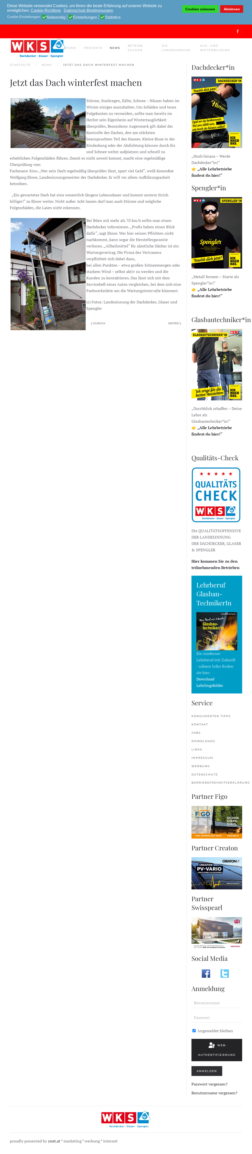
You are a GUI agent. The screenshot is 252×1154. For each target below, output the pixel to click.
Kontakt (199, 724)
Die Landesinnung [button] (176, 48)
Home (71, 48)
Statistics (113, 17)
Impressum (202, 758)
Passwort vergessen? (209, 1084)
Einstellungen (85, 17)
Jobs (196, 732)
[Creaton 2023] (216, 873)
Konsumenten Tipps (211, 716)
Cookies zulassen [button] (200, 9)
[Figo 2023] (216, 821)
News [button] (115, 48)
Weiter (173, 323)
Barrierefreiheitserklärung (216, 782)
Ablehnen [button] (232, 9)
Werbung (200, 766)
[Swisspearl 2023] (216, 932)
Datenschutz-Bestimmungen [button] (88, 10)
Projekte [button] (93, 48)
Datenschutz (204, 774)
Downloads (203, 741)
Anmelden (207, 1071)
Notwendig (56, 17)
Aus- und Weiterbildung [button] (215, 48)
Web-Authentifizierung (217, 1050)
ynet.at (54, 1141)
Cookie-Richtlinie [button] (46, 10)
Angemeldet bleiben (214, 1030)
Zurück (99, 323)
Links (196, 749)
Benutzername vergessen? (214, 1093)
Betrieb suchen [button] (135, 48)
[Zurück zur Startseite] (38, 48)
